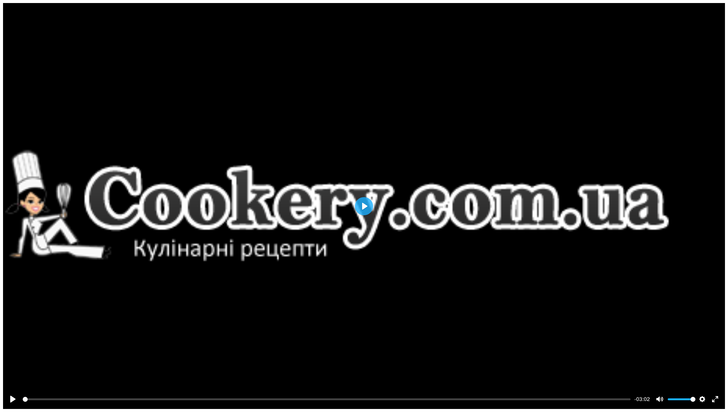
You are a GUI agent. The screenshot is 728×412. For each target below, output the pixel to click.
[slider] (327, 399)
